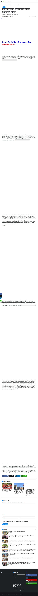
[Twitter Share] (1, 296)
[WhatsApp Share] (1, 300)
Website (21, 517)
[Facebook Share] (1, 294)
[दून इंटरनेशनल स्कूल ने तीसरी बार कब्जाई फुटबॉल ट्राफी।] (7, 486)
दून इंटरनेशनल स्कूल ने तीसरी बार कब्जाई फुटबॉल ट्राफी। (7, 490)
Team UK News (6, 16)
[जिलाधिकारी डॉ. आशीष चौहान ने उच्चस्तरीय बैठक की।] (5, 533)
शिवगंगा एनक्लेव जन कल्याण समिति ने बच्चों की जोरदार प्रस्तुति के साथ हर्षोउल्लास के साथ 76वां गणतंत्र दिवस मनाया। (19, 491)
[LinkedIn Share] (1, 298)
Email (3, 517)
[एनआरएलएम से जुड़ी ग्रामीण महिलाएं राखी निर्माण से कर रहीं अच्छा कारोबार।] (5, 559)
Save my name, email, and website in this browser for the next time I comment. (15, 521)
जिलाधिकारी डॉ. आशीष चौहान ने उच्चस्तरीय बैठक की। (16, 531)
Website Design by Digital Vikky (18, 594)
